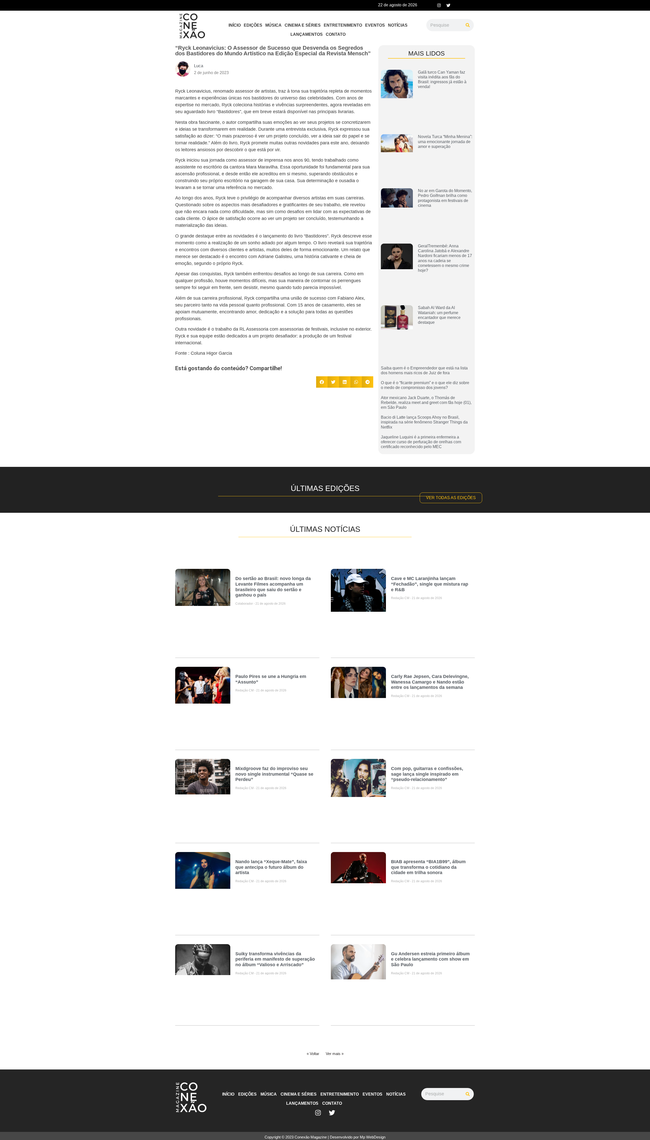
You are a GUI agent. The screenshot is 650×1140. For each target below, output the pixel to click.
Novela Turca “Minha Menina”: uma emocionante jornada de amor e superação (445, 141)
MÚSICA (273, 25)
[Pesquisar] (468, 25)
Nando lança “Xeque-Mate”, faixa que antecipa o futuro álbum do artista (271, 867)
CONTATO (336, 34)
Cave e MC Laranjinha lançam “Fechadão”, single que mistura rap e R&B (429, 584)
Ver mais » (335, 1053)
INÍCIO (235, 25)
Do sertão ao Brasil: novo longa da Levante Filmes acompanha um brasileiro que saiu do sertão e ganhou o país (273, 587)
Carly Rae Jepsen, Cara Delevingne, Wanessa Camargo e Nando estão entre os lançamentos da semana (430, 682)
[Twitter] (448, 5)
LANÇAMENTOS (306, 34)
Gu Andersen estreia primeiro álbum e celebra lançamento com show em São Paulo (430, 959)
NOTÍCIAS (398, 25)
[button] (322, 382)
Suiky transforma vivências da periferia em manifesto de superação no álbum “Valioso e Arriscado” (275, 959)
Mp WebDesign (372, 1137)
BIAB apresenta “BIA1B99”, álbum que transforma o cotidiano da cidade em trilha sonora (428, 867)
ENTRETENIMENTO (343, 25)
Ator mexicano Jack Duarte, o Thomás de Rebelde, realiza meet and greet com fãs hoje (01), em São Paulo (426, 403)
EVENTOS (375, 25)
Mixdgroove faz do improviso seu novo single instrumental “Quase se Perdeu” (274, 774)
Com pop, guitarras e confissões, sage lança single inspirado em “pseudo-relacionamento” (427, 774)
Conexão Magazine (311, 1137)
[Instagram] (439, 5)
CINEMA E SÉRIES (303, 25)
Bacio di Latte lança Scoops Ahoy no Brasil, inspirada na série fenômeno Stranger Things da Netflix (424, 422)
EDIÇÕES (253, 25)
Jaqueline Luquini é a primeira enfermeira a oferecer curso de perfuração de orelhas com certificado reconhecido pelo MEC (421, 442)
